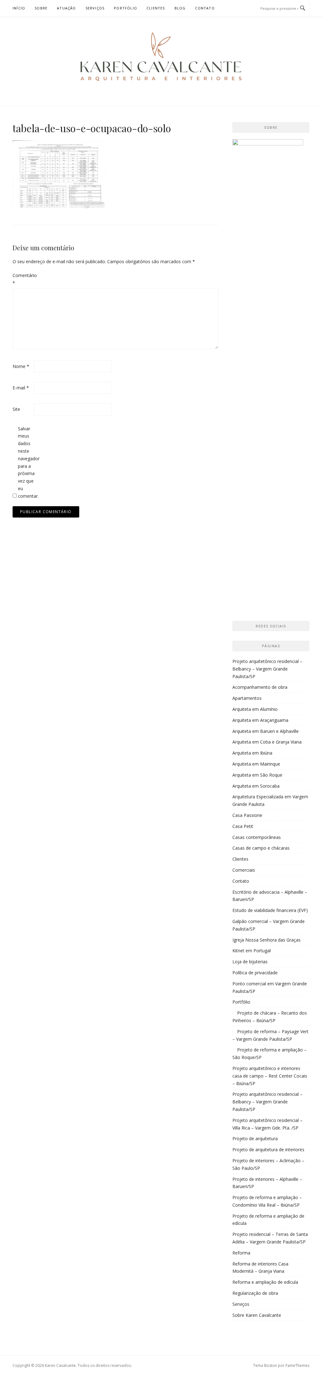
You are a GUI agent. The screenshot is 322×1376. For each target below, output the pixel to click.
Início (19, 8)
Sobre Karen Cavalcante (256, 1315)
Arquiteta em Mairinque (256, 764)
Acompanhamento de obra (259, 687)
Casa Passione (247, 815)
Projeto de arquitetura (255, 1138)
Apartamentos (247, 698)
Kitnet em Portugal (251, 951)
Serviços (95, 8)
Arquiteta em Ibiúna (252, 753)
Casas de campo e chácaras (261, 848)
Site (16, 409)
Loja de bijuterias (250, 962)
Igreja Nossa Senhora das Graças (266, 940)
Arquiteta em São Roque (257, 775)
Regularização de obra (255, 1293)
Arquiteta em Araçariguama (260, 720)
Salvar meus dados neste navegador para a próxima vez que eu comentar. (28, 462)
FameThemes (297, 1365)
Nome (21, 366)
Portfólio (125, 8)
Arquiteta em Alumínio (255, 709)
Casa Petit (242, 826)
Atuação (66, 8)
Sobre (41, 8)
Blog (180, 8)
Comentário (23, 279)
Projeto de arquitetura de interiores (268, 1149)
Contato (204, 8)
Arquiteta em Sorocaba (256, 786)
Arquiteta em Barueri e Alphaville (265, 731)
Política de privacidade (255, 973)
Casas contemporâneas (256, 837)
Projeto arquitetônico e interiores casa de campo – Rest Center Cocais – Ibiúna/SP (269, 1075)
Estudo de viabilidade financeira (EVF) (270, 910)
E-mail (21, 388)
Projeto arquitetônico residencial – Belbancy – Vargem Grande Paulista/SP (267, 668)
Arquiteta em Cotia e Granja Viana (267, 742)
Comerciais (243, 870)
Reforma (241, 1253)
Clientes (156, 8)
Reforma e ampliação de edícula (265, 1282)
